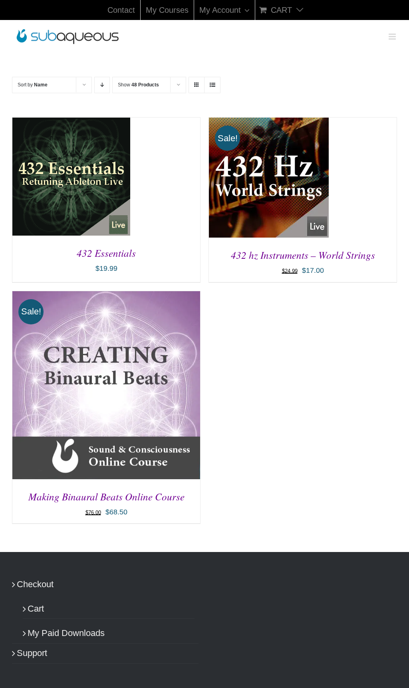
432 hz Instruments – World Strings (303, 255)
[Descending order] (102, 85)
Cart (36, 609)
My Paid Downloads (66, 633)
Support (32, 653)
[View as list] (212, 85)
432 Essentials (106, 253)
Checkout (35, 584)
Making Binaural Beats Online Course (106, 496)
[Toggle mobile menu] (393, 36)
